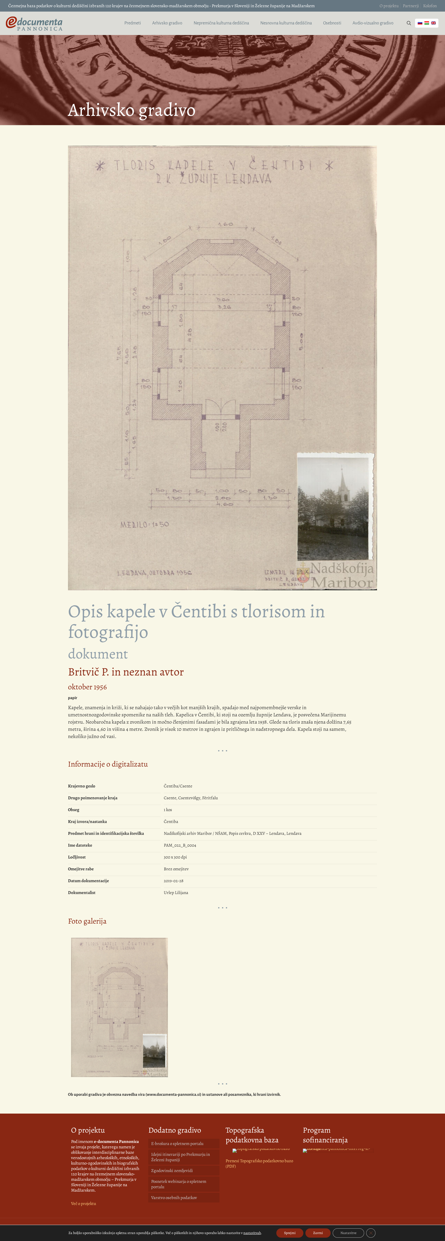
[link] (261, 1151)
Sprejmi (290, 1232)
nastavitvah (252, 1233)
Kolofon (430, 6)
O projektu (389, 6)
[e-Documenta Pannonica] (34, 23)
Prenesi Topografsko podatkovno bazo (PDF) (259, 1163)
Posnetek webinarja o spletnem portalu (178, 1184)
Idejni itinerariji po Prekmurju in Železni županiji (180, 1157)
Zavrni (318, 1232)
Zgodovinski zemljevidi (172, 1171)
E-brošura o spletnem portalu (177, 1144)
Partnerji (411, 6)
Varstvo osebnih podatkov (174, 1198)
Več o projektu (83, 1204)
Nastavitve (348, 1232)
